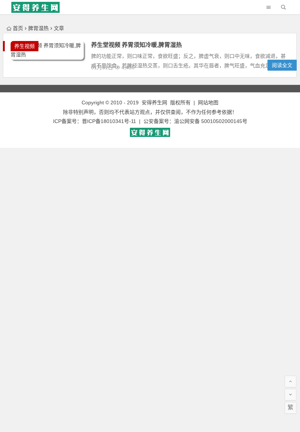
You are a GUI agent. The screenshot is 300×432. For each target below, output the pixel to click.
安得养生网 (154, 102)
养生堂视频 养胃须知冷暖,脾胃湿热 (136, 45)
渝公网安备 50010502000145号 (210, 121)
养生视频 (24, 46)
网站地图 (208, 102)
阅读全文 (282, 65)
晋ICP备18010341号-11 (109, 121)
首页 (18, 28)
